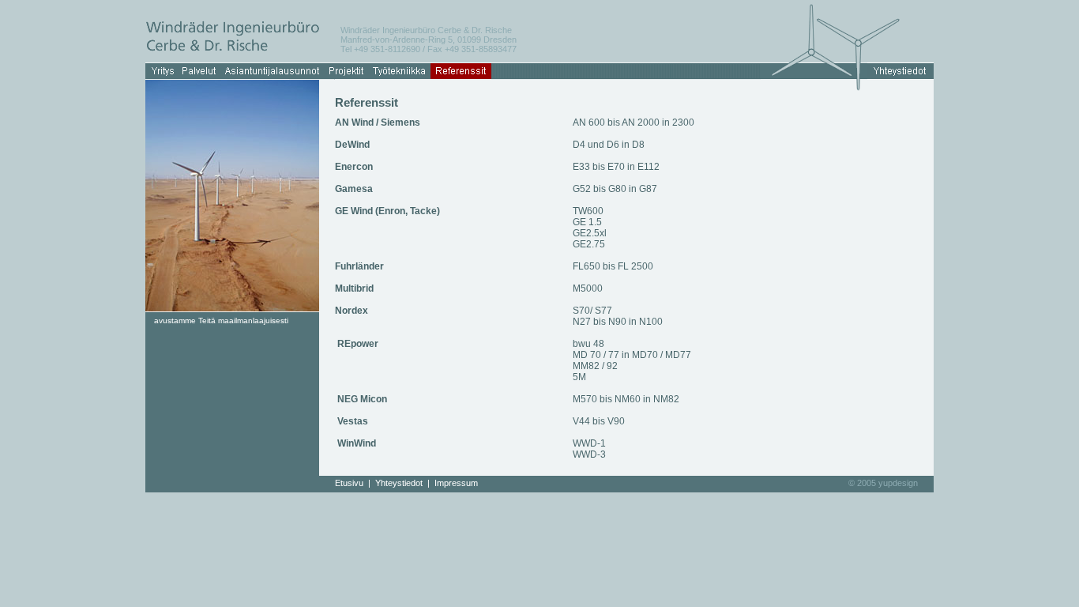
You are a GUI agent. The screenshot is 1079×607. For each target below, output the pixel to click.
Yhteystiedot (399, 483)
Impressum (456, 483)
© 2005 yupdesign (883, 483)
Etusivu (349, 483)
